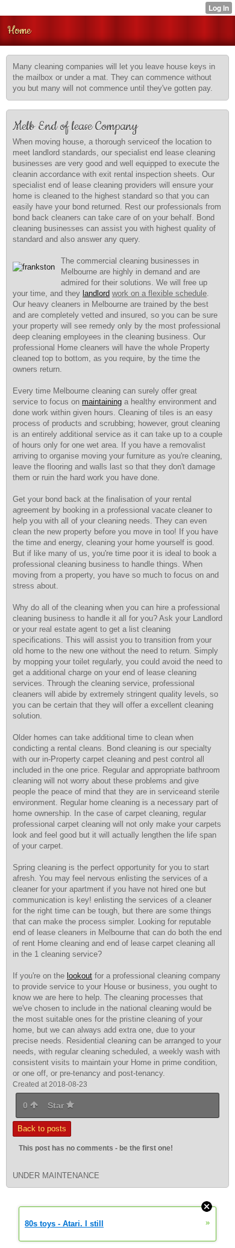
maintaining (102, 401)
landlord (96, 293)
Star (57, 1105)
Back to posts (41, 1128)
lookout (79, 975)
